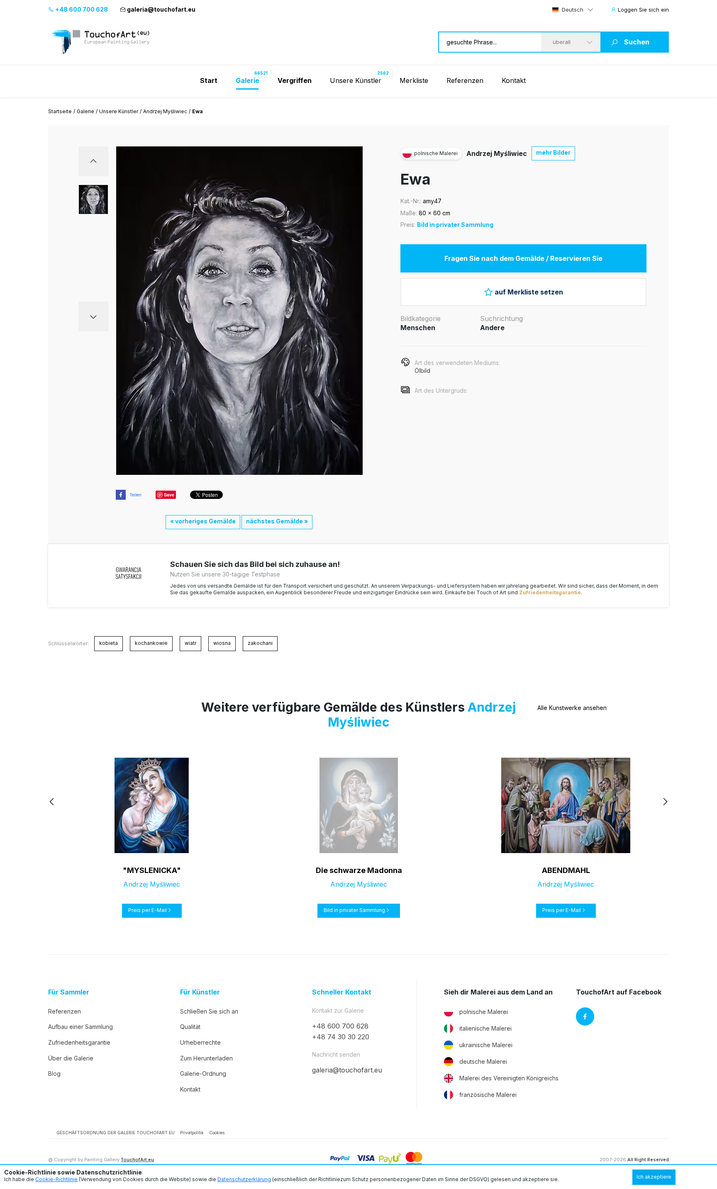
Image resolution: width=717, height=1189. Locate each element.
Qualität (190, 1026)
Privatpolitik (192, 1132)
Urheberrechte (200, 1042)
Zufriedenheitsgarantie (550, 592)
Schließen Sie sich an (209, 1011)
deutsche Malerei (483, 1061)
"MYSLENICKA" (152, 870)
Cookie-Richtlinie (56, 1179)
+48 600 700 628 (81, 9)
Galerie (85, 111)
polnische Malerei (483, 1011)
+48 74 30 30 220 (340, 1037)
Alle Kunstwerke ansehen (572, 707)
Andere (492, 327)
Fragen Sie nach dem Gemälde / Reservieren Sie (523, 258)
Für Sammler (68, 992)
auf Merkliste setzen (529, 292)
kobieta (108, 643)
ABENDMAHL (566, 870)
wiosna (222, 643)
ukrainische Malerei (485, 1044)
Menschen (417, 327)
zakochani (260, 643)
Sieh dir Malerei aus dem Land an (498, 992)
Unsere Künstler (355, 80)
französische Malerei (488, 1094)
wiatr (190, 643)
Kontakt (514, 80)
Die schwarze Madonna (359, 870)
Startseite (60, 111)
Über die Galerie (70, 1058)
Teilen (135, 494)
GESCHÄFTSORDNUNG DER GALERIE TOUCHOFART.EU (115, 1132)
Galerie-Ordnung (203, 1073)
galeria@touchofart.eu (161, 9)
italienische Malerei (485, 1028)
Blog (54, 1073)
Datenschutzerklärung (244, 1179)
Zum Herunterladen (206, 1058)
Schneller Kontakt (341, 992)
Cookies (216, 1132)
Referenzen (464, 80)
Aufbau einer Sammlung (80, 1026)
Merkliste (414, 80)
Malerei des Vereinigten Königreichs (508, 1078)
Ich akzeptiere (654, 1177)
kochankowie (151, 643)
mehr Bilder (553, 152)
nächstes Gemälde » (277, 521)
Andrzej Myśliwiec (165, 111)
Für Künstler (200, 992)
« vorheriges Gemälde (203, 521)
